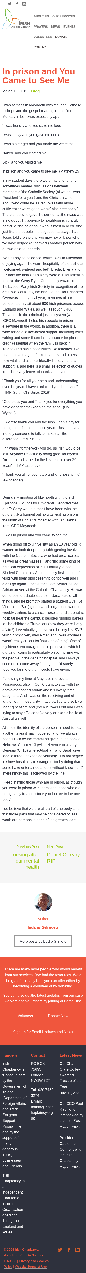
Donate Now (58, 1016)
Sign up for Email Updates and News (43, 1032)
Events (69, 26)
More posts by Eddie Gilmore (43, 941)
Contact (41, 47)
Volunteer (43, 37)
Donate (61, 37)
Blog (35, 91)
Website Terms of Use (31, 1266)
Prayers (41, 26)
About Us (41, 16)
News (55, 26)
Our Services (63, 16)
